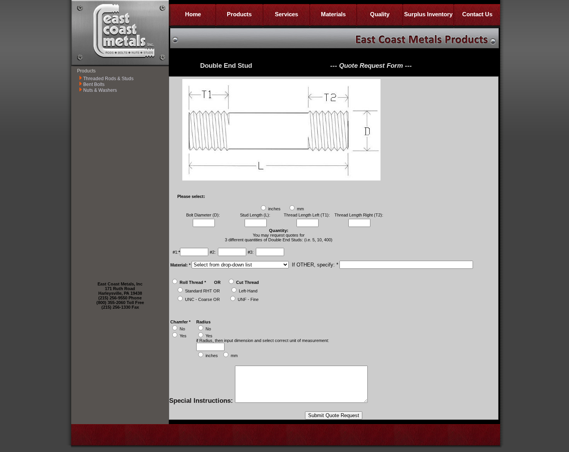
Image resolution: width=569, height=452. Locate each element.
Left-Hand (248, 291)
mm (300, 208)
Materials (333, 14)
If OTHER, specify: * (314, 265)
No (182, 329)
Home (193, 14)
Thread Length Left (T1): (307, 215)
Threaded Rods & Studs (108, 78)
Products (239, 14)
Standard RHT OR (202, 291)
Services (286, 14)
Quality (379, 14)
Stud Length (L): (255, 215)
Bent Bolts (94, 84)
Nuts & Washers (100, 90)
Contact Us (477, 14)
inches (274, 208)
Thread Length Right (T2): (359, 215)
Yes (183, 335)
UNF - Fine (248, 299)
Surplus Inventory (428, 14)
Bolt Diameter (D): (203, 215)
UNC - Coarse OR (202, 299)
